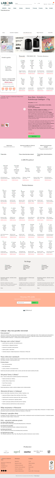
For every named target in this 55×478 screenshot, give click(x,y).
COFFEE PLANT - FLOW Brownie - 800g (13, 235)
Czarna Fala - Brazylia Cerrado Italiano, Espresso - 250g (50, 252)
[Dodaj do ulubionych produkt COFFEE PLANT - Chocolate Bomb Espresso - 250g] (16, 190)
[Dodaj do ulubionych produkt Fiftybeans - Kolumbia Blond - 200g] (20, 164)
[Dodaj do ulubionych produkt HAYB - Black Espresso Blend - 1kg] (7, 224)
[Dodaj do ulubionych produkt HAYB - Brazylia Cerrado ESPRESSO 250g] (53, 207)
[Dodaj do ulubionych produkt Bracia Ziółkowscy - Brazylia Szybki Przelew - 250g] (35, 207)
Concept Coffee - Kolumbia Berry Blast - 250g (4, 252)
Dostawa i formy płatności (20, 467)
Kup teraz (34, 136)
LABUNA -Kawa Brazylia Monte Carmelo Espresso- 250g (22, 218)
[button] (24, 109)
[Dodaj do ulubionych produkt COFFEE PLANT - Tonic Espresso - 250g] (35, 190)
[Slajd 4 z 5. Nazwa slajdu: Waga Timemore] (27, 20)
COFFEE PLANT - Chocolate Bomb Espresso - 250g (13, 201)
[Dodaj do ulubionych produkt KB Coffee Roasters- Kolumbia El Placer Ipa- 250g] (42, 164)
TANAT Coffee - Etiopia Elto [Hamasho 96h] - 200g (32, 71)
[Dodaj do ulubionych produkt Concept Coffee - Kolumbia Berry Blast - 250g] (7, 241)
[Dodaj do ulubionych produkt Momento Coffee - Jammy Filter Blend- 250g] (31, 164)
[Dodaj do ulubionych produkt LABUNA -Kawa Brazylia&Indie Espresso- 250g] (16, 207)
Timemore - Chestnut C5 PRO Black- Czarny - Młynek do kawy (8, 79)
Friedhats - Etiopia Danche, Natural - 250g (22, 89)
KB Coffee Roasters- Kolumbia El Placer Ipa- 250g (38, 178)
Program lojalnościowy (19, 470)
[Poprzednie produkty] (3, 167)
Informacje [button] (17, 458)
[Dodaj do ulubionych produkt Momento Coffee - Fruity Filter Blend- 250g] (7, 207)
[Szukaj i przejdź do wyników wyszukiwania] (31, 3)
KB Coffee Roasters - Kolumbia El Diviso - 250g (50, 71)
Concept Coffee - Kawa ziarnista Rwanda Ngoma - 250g (31, 89)
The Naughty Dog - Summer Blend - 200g (49, 178)
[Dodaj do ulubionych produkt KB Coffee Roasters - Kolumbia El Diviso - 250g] (53, 60)
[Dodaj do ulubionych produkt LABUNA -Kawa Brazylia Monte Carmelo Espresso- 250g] (25, 207)
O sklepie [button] (31, 458)
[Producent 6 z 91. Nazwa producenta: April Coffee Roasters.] (6, 451)
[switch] (51, 468)
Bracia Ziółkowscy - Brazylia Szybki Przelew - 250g (31, 218)
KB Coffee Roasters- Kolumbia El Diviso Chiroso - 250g (40, 235)
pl (35, 3)
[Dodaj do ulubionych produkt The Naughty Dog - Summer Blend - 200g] (53, 164)
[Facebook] (2, 470)
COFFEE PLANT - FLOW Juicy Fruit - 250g (22, 235)
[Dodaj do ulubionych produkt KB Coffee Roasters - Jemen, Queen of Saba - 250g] (44, 60)
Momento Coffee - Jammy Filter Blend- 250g (27, 178)
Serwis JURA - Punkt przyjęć (34, 470)
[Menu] (53, 461)
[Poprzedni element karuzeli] (1, 452)
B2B (29, 469)
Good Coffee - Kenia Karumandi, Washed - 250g (50, 89)
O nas (30, 461)
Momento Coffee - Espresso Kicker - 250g (32, 252)
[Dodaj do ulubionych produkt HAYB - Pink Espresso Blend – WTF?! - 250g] (44, 207)
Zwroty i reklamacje (18, 469)
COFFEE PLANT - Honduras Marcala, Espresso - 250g (31, 235)
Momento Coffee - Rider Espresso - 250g (41, 252)
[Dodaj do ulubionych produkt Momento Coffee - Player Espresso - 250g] (25, 190)
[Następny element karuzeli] (54, 452)
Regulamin (17, 461)
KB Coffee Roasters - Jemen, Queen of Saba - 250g (41, 71)
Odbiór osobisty (32, 463)
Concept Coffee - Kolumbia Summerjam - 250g (13, 252)
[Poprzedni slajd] (3, 20)
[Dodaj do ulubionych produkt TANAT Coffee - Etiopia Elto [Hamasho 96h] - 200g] (35, 60)
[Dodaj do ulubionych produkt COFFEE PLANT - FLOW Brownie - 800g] (16, 224)
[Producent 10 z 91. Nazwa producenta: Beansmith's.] (49, 451)
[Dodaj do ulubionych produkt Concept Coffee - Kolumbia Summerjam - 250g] (16, 241)
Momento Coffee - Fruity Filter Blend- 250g (4, 218)
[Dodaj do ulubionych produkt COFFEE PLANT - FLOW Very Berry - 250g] (44, 190)
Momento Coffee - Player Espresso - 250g (22, 201)
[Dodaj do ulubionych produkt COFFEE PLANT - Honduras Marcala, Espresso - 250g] (35, 224)
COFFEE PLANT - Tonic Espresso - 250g (32, 201)
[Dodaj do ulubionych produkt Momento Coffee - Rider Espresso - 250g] (44, 241)
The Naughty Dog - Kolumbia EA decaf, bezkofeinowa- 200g (22, 252)
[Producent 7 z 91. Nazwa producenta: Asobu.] (16, 451)
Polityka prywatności (19, 465)
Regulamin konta (18, 463)
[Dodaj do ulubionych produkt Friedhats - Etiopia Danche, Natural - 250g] (25, 77)
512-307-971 (3, 467)
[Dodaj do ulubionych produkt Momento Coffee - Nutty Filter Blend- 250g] (7, 190)
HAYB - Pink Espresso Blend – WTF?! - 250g (41, 218)
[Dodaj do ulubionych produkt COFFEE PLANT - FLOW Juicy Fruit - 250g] (25, 224)
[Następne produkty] (52, 167)
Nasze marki (31, 467)
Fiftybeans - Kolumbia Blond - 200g (15, 178)
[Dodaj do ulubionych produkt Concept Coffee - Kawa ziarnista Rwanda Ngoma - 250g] (35, 77)
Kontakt (30, 465)
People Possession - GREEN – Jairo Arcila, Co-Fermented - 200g (22, 71)
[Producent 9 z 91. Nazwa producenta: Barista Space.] (38, 451)
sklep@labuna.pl (4, 465)
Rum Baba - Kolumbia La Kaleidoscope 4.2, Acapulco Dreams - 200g (5, 178)
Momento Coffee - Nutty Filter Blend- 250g (4, 201)
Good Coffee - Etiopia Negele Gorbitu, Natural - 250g (41, 89)
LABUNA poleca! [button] (27, 160)
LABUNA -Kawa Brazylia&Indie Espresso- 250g (12, 218)
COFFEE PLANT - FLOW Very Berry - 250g (40, 201)
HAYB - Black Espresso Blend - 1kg (4, 235)
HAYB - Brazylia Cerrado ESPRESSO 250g (49, 218)
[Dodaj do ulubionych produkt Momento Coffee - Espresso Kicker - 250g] (35, 241)
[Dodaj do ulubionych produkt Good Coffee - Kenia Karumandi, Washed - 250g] (53, 77)
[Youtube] (5, 470)
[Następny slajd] (52, 20)
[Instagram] (4, 470)
